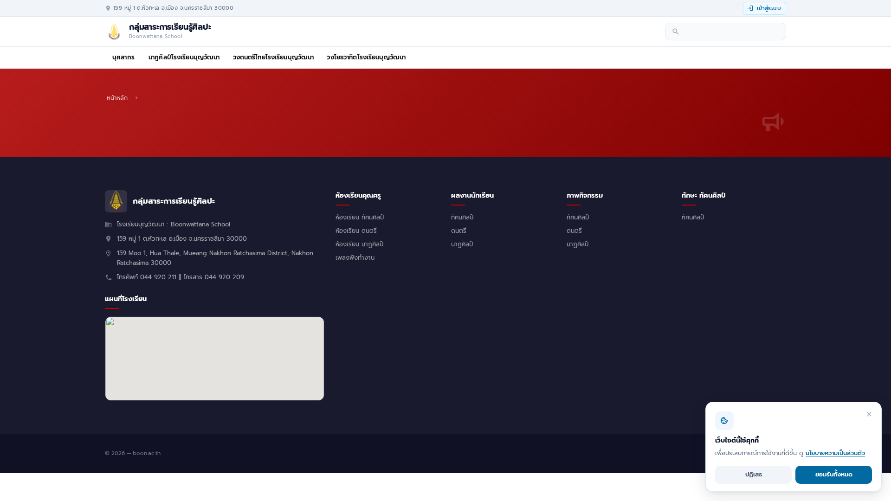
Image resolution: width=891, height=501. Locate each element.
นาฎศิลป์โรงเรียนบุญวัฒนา (184, 57)
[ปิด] (869, 414)
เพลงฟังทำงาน (355, 258)
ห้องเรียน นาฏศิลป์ (359, 244)
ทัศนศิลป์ (462, 217)
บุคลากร (123, 57)
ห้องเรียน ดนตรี (356, 231)
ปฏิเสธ (753, 474)
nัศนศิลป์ (693, 217)
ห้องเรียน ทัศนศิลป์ (360, 217)
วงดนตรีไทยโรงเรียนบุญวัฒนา (273, 57)
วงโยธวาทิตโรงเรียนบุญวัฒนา (366, 57)
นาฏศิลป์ (462, 244)
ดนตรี (458, 231)
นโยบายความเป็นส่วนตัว (835, 453)
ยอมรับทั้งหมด (833, 474)
